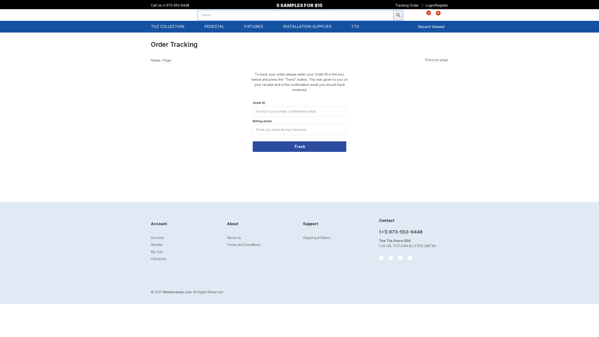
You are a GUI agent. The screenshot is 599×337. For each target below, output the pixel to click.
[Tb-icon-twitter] (400, 258)
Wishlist (156, 245)
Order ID (259, 103)
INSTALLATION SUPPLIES (307, 26)
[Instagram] (391, 258)
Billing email (262, 121)
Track (299, 146)
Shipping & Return (317, 238)
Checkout (158, 259)
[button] (435, 15)
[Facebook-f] (381, 258)
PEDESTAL (214, 26)
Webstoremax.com (177, 292)
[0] (425, 16)
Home (155, 60)
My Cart (157, 252)
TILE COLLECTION (168, 26)
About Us (234, 238)
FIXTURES (254, 26)
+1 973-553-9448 (176, 5)
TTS (355, 26)
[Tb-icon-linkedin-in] (410, 258)
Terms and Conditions (244, 245)
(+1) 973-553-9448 (401, 232)
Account (157, 238)
